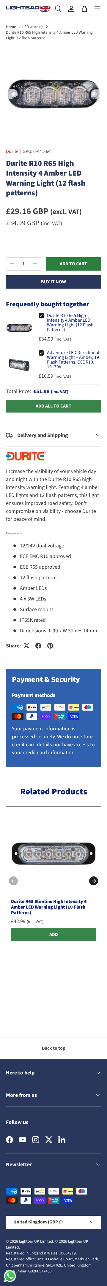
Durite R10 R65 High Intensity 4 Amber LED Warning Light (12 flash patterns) (49, 35)
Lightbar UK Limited (36, 1241)
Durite (12, 151)
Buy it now (53, 282)
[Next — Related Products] (93, 880)
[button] (84, 8)
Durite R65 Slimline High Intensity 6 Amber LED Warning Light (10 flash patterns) (49, 907)
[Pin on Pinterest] (50, 646)
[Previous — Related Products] (13, 880)
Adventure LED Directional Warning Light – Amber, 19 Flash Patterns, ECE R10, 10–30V (73, 359)
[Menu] (97, 8)
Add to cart (73, 264)
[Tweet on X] (26, 646)
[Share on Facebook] (38, 646)
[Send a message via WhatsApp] (10, 1276)
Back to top (53, 1048)
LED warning (32, 27)
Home (11, 27)
